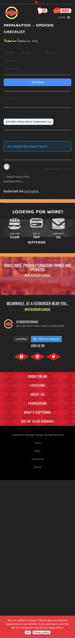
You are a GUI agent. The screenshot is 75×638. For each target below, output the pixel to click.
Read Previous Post (16, 176)
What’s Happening (37, 412)
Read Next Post (14, 181)
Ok (27, 632)
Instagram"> (37, 358)
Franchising (37, 403)
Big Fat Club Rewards (37, 421)
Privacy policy (41, 632)
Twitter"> (53, 358)
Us (58, 236)
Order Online (37, 376)
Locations (37, 385)
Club (14, 236)
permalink (31, 191)
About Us (37, 394)
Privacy (37, 467)
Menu (37, 451)
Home (37, 443)
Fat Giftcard (36, 238)
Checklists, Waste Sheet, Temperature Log (28, 121)
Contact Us (37, 459)
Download (38, 82)
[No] (70, 627)
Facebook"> (21, 358)
